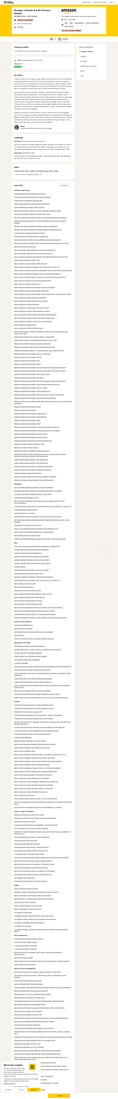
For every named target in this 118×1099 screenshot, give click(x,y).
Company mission (86, 51)
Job (54, 39)
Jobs (82, 76)
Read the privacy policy (9, 1083)
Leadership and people (88, 66)
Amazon (18, 13)
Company (64, 39)
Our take (83, 61)
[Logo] (9, 2)
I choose (21, 1089)
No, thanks (8, 1089)
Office (82, 71)
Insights (83, 56)
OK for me (34, 1089)
